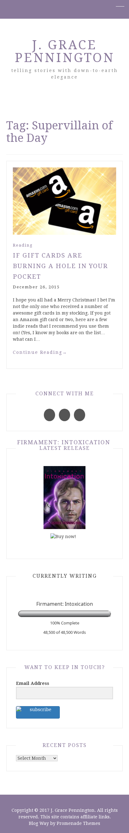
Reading (23, 245)
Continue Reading (40, 352)
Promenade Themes (78, 823)
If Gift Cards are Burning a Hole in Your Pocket (60, 266)
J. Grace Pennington (65, 51)
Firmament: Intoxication (63, 442)
